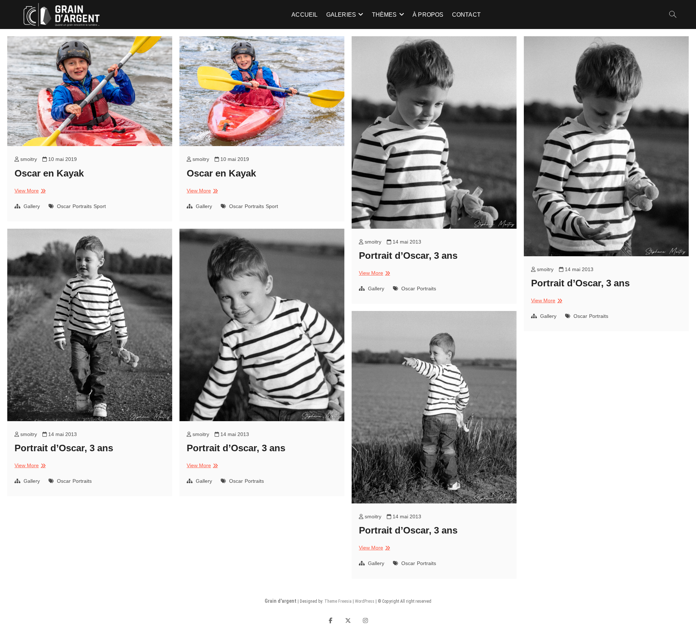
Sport (100, 206)
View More (29, 191)
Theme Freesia (338, 601)
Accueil (304, 15)
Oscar (64, 206)
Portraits (82, 206)
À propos (428, 15)
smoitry (28, 159)
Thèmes (384, 15)
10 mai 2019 (62, 159)
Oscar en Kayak (49, 173)
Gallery (32, 206)
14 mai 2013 (406, 242)
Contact (466, 15)
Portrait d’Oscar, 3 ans (408, 255)
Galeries (341, 15)
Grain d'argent (281, 601)
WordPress (364, 601)
